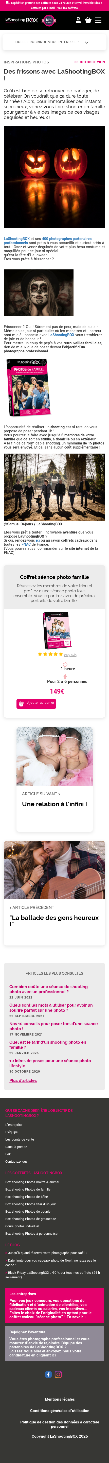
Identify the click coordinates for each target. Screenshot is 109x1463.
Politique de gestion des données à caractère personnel (59, 1424)
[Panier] (88, 20)
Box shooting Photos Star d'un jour (30, 1204)
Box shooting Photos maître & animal (32, 1182)
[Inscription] (78, 20)
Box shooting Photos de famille (27, 1189)
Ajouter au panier (40, 702)
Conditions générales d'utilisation (59, 1411)
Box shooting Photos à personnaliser (32, 1233)
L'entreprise (14, 1125)
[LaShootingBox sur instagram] (58, 1378)
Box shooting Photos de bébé (26, 1197)
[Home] (21, 21)
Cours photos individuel (22, 1226)
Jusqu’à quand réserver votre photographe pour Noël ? (47, 1253)
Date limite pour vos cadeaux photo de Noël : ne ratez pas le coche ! (50, 1262)
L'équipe (11, 1132)
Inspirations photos (26, 62)
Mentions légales (60, 1399)
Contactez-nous (16, 1161)
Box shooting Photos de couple (27, 1211)
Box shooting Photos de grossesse (30, 1219)
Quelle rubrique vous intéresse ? (47, 42)
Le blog (12, 1245)
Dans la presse (16, 1147)
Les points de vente (19, 1139)
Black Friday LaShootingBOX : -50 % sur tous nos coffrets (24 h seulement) (52, 1275)
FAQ (8, 1154)
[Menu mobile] (98, 20)
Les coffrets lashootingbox (33, 1173)
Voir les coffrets (67, 8)
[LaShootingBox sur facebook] (48, 1377)
